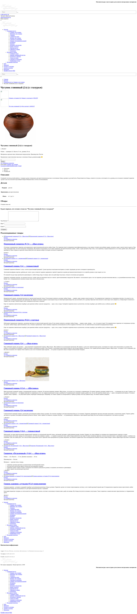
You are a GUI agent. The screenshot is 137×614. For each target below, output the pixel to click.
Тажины (12, 35)
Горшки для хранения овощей (18, 41)
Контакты (6, 69)
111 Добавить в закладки (7, 163)
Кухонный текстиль (12, 62)
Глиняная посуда (11, 31)
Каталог (6, 29)
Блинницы (13, 51)
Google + (16, 166)
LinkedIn (11, 166)
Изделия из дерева (12, 52)
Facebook (3, 166)
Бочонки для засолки (15, 45)
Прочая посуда (14, 48)
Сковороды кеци (14, 36)
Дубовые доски (14, 53)
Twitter (7, 166)
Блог (5, 63)
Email (19, 166)
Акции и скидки (8, 68)
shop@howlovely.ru (6, 17)
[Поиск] (17, 12)
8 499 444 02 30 (5, 14)
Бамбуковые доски (15, 60)
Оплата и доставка (9, 66)
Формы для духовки (15, 38)
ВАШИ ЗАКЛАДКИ (9, 70)
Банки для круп (14, 46)
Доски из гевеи (14, 58)
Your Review (4, 221)
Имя (2, 223)
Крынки (12, 43)
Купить (3, 161)
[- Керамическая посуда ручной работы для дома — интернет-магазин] (9, 563)
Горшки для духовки (15, 32)
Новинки (6, 65)
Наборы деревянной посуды (17, 55)
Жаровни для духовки (16, 33)
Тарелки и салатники (16, 39)
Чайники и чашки (15, 49)
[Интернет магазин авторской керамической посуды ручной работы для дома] (9, 10)
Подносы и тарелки (15, 56)
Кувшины (12, 42)
